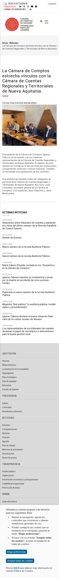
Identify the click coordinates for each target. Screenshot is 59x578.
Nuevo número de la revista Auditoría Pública (26, 246)
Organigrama (7, 373)
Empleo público (9, 471)
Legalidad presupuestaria (13, 483)
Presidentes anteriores (12, 411)
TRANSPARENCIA (11, 464)
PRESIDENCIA (9, 395)
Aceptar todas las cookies (20, 560)
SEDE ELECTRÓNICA (18, 3)
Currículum (7, 407)
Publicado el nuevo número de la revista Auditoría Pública (28, 294)
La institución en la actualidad (15, 369)
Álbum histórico (9, 365)
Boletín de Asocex (12, 237)
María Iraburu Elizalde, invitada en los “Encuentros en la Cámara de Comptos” (28, 267)
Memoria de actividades (12, 449)
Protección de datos (11, 487)
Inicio (5, 43)
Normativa (6, 385)
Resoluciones (8, 453)
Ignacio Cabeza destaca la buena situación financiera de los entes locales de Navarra (28, 318)
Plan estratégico (9, 377)
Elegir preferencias (16, 552)
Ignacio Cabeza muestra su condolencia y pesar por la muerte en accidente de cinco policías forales (27, 280)
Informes (6, 425)
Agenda (5, 441)
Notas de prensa (9, 457)
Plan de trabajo (8, 445)
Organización (8, 475)
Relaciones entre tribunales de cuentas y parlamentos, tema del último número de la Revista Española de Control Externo (29, 225)
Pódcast (6, 437)
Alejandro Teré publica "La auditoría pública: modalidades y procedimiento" (29, 306)
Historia (5, 361)
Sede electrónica (9, 501)
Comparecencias (9, 429)
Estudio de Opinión (10, 389)
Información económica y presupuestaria (20, 479)
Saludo (5, 403)
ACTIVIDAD (8, 417)
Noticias (14, 43)
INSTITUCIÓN (9, 353)
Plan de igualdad (9, 381)
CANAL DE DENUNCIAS (15, 9)
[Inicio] (19, 24)
